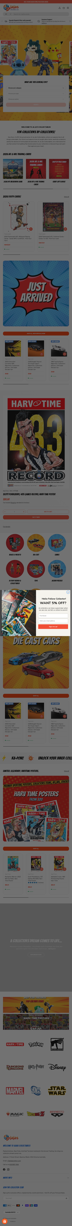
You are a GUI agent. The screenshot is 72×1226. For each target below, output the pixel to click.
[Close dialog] (68, 592)
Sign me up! (53, 626)
